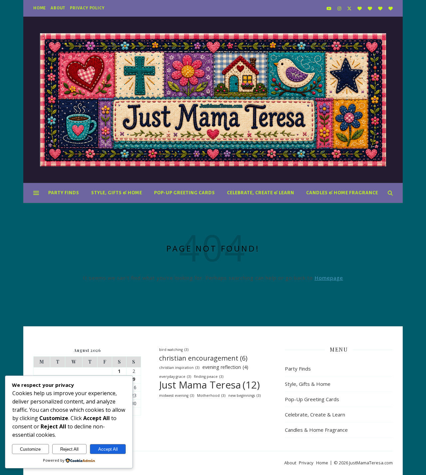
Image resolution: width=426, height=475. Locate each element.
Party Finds (63, 192)
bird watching (173, 349)
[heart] (360, 8)
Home (39, 8)
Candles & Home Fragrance (342, 192)
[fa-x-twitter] (349, 8)
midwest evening (176, 395)
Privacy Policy (87, 8)
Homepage (329, 277)
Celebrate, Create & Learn (260, 192)
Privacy (306, 463)
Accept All (108, 449)
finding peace (208, 376)
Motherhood (211, 395)
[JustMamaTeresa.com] (213, 100)
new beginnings (244, 395)
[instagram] (339, 8)
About (58, 8)
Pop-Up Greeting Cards (184, 192)
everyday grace (175, 376)
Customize (30, 449)
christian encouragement (203, 358)
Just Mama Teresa (209, 385)
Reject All (69, 449)
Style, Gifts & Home (116, 192)
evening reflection (225, 367)
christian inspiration (179, 367)
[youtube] (329, 8)
